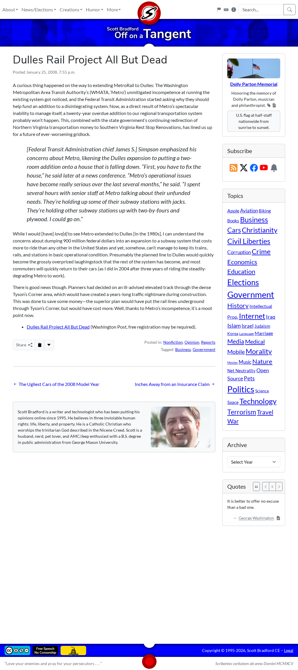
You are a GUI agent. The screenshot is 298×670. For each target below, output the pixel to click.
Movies (232, 362)
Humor (93, 9)
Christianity (259, 230)
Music (245, 362)
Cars (234, 230)
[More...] (49, 345)
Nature (262, 361)
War (233, 421)
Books (233, 220)
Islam (234, 325)
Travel (265, 412)
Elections (243, 282)
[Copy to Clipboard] (39, 345)
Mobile (236, 351)
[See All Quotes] (256, 486)
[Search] (289, 9)
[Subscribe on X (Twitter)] (244, 168)
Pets (249, 378)
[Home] (149, 9)
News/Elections (37, 9)
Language (246, 334)
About (8, 9)
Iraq (270, 316)
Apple (233, 210)
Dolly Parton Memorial (253, 84)
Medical (255, 341)
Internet (252, 316)
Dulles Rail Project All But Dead (58, 326)
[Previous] (265, 486)
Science (262, 390)
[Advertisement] (149, 580)
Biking (265, 210)
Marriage (264, 333)
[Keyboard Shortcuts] (226, 9)
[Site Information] (233, 9)
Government (204, 349)
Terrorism (241, 412)
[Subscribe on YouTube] (264, 168)
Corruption (239, 252)
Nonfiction (173, 342)
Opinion (192, 342)
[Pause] (272, 486)
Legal (288, 650)
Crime (261, 251)
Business (183, 349)
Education (241, 271)
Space (233, 402)
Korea (232, 333)
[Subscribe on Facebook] (254, 168)
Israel (247, 326)
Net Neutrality (241, 370)
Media (235, 341)
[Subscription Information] (274, 168)
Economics (242, 262)
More (112, 9)
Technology (258, 401)
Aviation (249, 211)
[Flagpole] (218, 9)
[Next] (279, 486)
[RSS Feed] (233, 168)
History (238, 305)
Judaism (262, 326)
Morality (259, 351)
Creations (69, 9)
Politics (240, 389)
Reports (208, 342)
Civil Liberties (248, 241)
